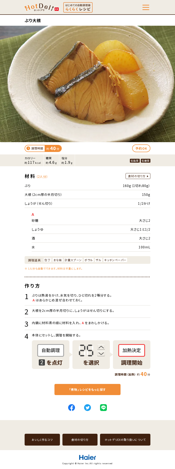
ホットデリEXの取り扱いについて (125, 439)
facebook (71, 407)
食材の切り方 (137, 176)
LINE (103, 407)
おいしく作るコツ (42, 439)
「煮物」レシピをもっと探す (87, 389)
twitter (87, 407)
